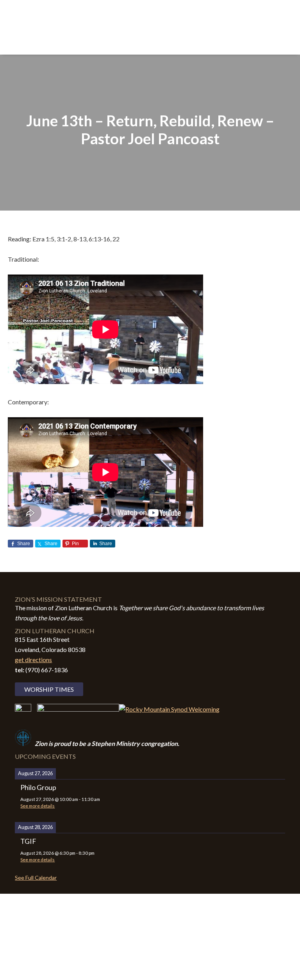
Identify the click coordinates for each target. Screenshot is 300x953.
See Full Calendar (36, 877)
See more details (37, 806)
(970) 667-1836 (46, 669)
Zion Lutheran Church (150, 24)
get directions (33, 659)
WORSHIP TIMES (49, 689)
